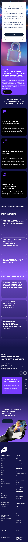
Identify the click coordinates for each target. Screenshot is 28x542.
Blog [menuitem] (17, 513)
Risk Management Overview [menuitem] (5, 516)
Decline (14, 38)
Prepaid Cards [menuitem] (4, 495)
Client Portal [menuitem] (18, 460)
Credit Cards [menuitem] (4, 497)
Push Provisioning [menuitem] (19, 496)
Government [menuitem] (18, 477)
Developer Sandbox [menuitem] (20, 524)
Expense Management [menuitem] (20, 480)
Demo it (6, 92)
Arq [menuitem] (2, 469)
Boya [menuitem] (2, 463)
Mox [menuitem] (2, 460)
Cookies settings (14, 30)
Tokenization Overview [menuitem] (21, 494)
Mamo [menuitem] (2, 479)
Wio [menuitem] (2, 472)
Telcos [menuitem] (17, 482)
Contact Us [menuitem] (18, 522)
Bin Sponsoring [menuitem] (4, 507)
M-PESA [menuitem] (3, 477)
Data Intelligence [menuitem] (19, 461)
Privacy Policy (7, 19)
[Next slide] (25, 373)
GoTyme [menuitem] (3, 461)
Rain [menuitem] (2, 467)
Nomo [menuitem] (2, 465)
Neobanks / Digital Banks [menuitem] (21, 473)
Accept (14, 34)
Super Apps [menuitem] (18, 489)
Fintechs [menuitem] (18, 471)
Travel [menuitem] (17, 485)
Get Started (7, 421)
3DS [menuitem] (2, 520)
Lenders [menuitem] (17, 484)
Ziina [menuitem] (2, 476)
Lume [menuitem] (17, 458)
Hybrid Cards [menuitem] (4, 499)
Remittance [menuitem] (18, 478)
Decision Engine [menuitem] (19, 463)
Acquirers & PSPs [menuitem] (19, 487)
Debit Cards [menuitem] (3, 493)
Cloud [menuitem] (17, 465)
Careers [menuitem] (17, 517)
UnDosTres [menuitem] (3, 481)
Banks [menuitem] (17, 475)
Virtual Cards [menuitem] (4, 500)
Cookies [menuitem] (18, 538)
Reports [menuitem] (17, 515)
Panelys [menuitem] (3, 486)
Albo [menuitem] (2, 474)
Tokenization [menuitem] (4, 506)
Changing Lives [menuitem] (19, 518)
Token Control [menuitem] (19, 498)
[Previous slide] (21, 373)
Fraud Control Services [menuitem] (6, 518)
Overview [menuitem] (3, 458)
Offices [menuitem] (17, 508)
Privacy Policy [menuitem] (19, 537)
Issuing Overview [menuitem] (5, 491)
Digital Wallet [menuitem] (18, 500)
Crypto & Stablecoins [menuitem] (5, 504)
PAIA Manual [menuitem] (19, 539)
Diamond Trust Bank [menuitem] (5, 483)
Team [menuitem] (17, 511)
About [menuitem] (17, 506)
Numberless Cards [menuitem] (5, 502)
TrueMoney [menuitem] (3, 470)
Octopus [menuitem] (3, 484)
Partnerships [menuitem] (18, 520)
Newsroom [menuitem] (18, 509)
